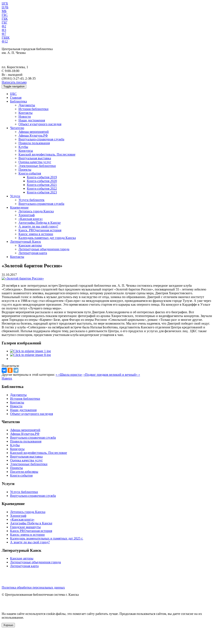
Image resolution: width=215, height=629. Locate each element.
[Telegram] (15, 370)
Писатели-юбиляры (24, 471)
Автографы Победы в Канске (39, 222)
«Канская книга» (30, 219)
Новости (24, 116)
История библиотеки (33, 109)
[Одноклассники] (10, 370)
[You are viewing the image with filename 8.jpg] (30, 355)
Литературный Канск (25, 241)
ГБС (5, 15)
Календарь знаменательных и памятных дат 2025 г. (46, 538)
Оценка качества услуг (34, 162)
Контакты (25, 113)
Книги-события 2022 (42, 188)
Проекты (24, 169)
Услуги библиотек (31, 200)
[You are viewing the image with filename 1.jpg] (30, 351)
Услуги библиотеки (24, 492)
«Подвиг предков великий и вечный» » (111, 374)
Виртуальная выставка (34, 158)
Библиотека (18, 101)
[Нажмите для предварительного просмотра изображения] (23, 278)
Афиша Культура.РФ (33, 135)
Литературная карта (32, 253)
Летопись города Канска (36, 211)
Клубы (23, 147)
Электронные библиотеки (37, 166)
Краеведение (19, 207)
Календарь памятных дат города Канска (47, 238)
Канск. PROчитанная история (39, 230)
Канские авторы (30, 245)
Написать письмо (14, 82)
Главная (15, 97)
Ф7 (4, 34)
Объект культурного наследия (39, 124)
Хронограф (26, 215)
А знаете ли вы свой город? (38, 226)
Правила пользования (34, 143)
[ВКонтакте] (4, 370)
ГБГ (4, 22)
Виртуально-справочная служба (41, 139)
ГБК (5, 18)
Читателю (17, 128)
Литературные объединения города (43, 249)
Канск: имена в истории (35, 234)
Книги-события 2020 (42, 181)
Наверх (7, 378)
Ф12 (5, 41)
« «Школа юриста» (69, 374)
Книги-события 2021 (42, 185)
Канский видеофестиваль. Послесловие (46, 154)
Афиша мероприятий (33, 131)
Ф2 (4, 26)
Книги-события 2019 (42, 177)
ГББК (6, 37)
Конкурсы (25, 150)
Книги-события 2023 (42, 192)
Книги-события (29, 173)
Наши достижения (31, 120)
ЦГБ (5, 3)
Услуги (15, 196)
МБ (4, 11)
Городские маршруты (25, 527)
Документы (26, 105)
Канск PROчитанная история (31, 531)
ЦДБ (5, 7)
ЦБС (13, 94)
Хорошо (8, 625)
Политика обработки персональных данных (33, 587)
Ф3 (4, 30)
